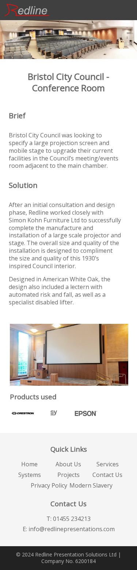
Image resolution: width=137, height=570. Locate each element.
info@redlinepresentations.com (71, 529)
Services (107, 464)
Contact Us (107, 475)
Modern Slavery (91, 485)
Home (29, 464)
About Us (68, 464)
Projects (68, 475)
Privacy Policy (49, 485)
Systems (29, 475)
